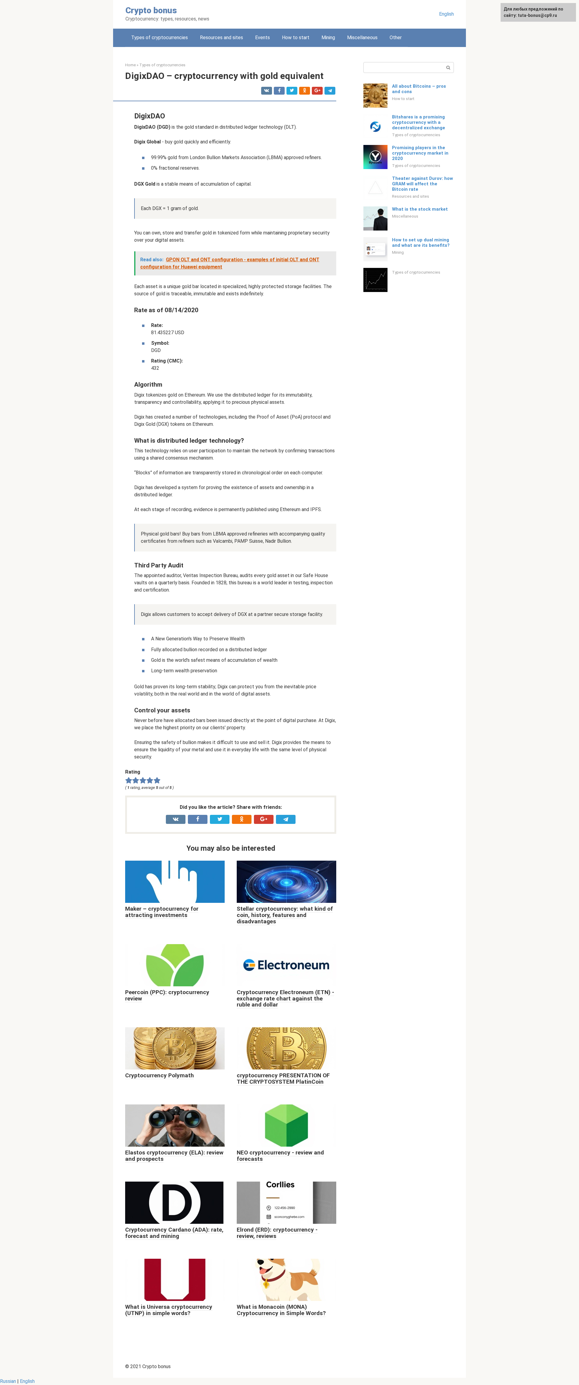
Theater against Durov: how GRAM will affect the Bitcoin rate (422, 184)
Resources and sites (221, 37)
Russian (8, 1381)
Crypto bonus (151, 10)
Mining (328, 37)
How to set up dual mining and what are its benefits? (421, 242)
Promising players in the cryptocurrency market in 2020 (420, 153)
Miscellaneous (362, 37)
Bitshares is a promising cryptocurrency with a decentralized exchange (418, 122)
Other (396, 37)
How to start (295, 37)
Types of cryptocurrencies (159, 37)
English (446, 14)
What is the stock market (420, 209)
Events (262, 37)
